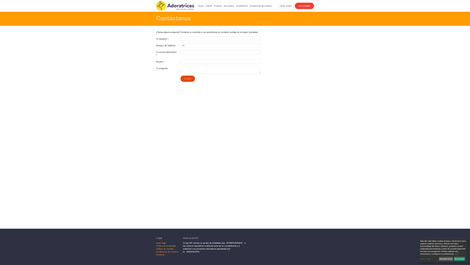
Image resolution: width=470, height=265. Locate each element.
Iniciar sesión (286, 6)
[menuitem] (201, 5)
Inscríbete (304, 5)
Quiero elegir (425, 259)
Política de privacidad (166, 246)
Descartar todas (446, 259)
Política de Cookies (165, 249)
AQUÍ (457, 254)
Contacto (160, 254)
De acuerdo (459, 259)
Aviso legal (161, 243)
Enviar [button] (187, 78)
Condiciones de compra (167, 252)
